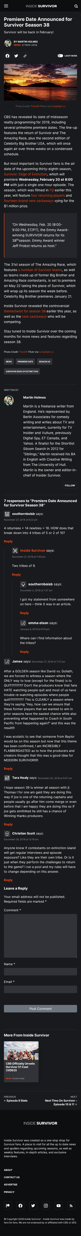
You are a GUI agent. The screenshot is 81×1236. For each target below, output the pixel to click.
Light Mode (71, 56)
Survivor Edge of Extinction (22, 371)
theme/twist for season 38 (25, 311)
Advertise (10, 1184)
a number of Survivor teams (40, 270)
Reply (8, 541)
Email (9, 982)
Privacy (9, 1192)
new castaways (34, 316)
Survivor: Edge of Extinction (25, 174)
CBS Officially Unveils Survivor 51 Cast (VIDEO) (20, 1067)
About (8, 1169)
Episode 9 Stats (17, 1100)
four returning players (48, 195)
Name (9, 964)
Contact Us (12, 1177)
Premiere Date (25, 361)
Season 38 (44, 361)
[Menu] (9, 6)
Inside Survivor (32, 550)
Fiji (52, 190)
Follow (70, 485)
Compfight (56, 106)
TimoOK (35, 106)
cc (64, 106)
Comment (12, 910)
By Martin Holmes (26, 41)
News (17, 44)
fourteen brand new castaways (28, 201)
